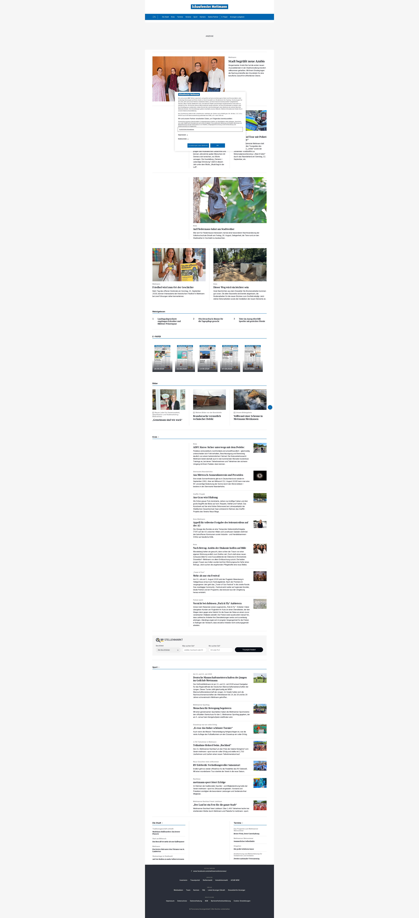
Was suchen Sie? (188, 646)
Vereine (188, 17)
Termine (180, 17)
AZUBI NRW (235, 880)
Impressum (170, 901)
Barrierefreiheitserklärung (221, 901)
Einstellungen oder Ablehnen (198, 145)
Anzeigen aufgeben (237, 17)
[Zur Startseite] (209, 6)
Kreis (173, 17)
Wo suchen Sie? (214, 646)
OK (218, 145)
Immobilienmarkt (221, 880)
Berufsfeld (159, 646)
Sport (195, 17)
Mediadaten (178, 890)
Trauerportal (195, 880)
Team (188, 890)
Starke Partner (213, 17)
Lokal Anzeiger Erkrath (216, 890)
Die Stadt (165, 17)
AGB (206, 901)
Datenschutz (182, 901)
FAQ (203, 890)
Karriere (203, 17)
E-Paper (225, 17)
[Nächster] (270, 407)
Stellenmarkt (207, 880)
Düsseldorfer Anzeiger (236, 890)
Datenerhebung (196, 901)
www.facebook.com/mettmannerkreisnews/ (209, 871)
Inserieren (183, 880)
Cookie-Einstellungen (242, 901)
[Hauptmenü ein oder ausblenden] (154, 17)
